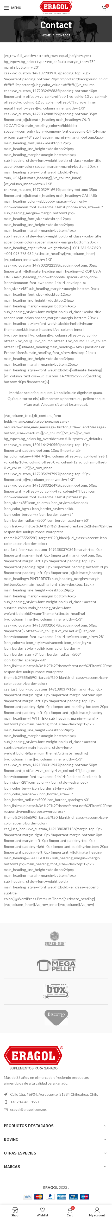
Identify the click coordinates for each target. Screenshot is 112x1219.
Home (46, 35)
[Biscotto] (56, 1018)
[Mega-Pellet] (56, 965)
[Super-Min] (56, 939)
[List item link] (56, 1102)
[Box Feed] (56, 991)
